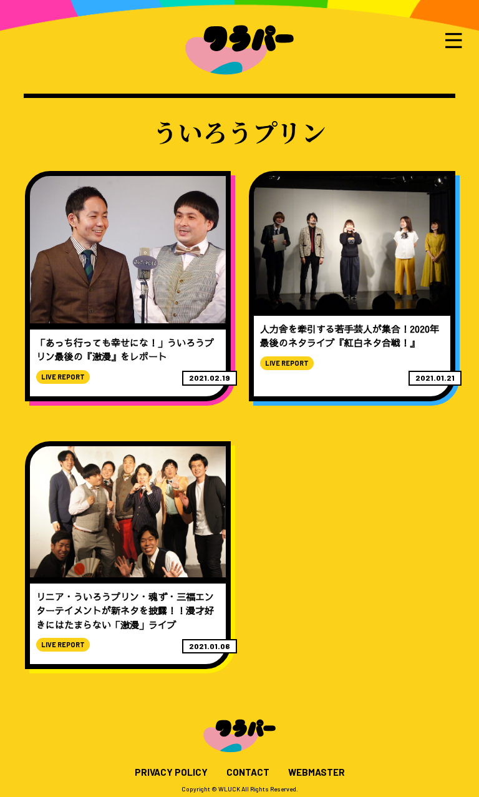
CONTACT (247, 772)
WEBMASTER (316, 772)
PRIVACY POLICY (171, 772)
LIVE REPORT (63, 377)
